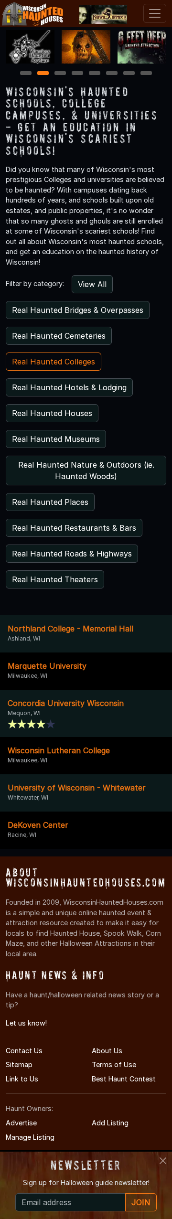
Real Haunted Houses (52, 413)
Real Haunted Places (50, 502)
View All (92, 284)
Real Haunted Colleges (53, 361)
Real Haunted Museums (56, 439)
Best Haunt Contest (124, 1079)
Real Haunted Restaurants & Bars (74, 528)
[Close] (163, 1160)
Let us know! (26, 1023)
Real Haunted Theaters (55, 579)
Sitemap (19, 1064)
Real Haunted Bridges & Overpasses (77, 310)
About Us (107, 1051)
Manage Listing (30, 1137)
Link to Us (22, 1079)
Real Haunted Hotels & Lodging (69, 387)
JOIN (140, 1202)
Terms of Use (114, 1064)
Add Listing (110, 1123)
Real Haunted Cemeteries (59, 336)
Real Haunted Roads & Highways (72, 553)
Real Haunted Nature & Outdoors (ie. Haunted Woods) (86, 470)
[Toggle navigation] (154, 13)
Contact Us (24, 1051)
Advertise (21, 1123)
